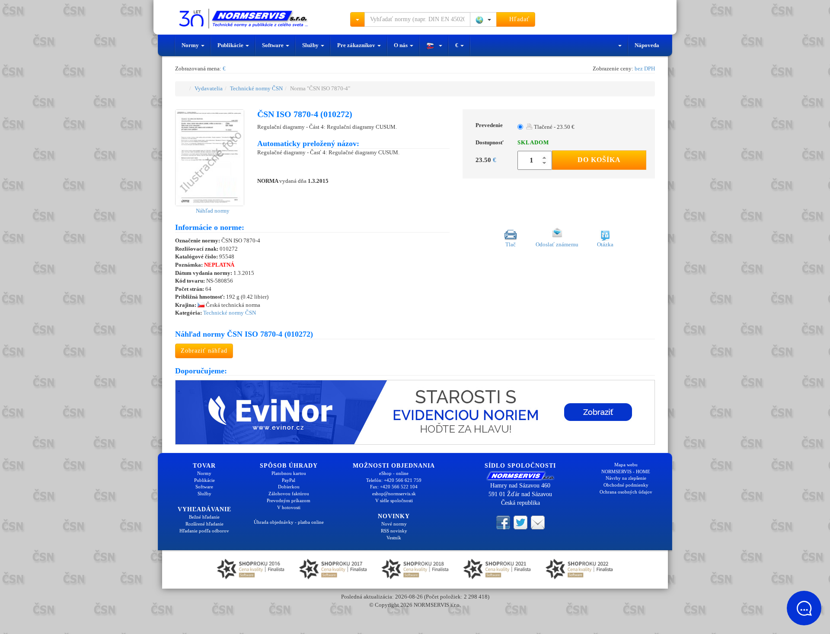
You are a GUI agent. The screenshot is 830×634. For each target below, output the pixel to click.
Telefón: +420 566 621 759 (393, 480)
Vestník (393, 537)
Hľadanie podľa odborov (204, 530)
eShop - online (394, 473)
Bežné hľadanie (204, 516)
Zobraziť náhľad (204, 350)
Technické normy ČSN (256, 88)
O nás (401, 45)
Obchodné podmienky (625, 484)
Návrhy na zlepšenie (626, 478)
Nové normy (394, 523)
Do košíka (599, 159)
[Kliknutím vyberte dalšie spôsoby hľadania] (357, 19)
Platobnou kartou (288, 473)
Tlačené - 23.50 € (554, 127)
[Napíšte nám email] (538, 521)
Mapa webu (626, 464)
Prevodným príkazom (288, 500)
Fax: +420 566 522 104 (394, 486)
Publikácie (231, 45)
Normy (191, 45)
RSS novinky (394, 530)
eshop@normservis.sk (394, 493)
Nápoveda (647, 45)
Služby (311, 45)
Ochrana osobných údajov (626, 491)
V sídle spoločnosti (394, 500)
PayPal (288, 480)
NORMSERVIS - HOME (625, 471)
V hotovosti (288, 507)
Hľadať (518, 19)
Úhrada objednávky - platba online (289, 522)
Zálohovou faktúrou (288, 493)
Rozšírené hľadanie (204, 523)
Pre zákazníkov (357, 45)
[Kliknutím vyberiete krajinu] (483, 19)
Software (273, 45)
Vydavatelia (209, 88)
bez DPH (645, 68)
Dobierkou (289, 486)
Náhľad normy (212, 210)
